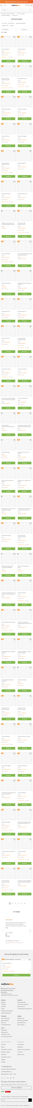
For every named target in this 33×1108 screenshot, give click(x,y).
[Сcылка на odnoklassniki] (5, 1078)
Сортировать (5, 29)
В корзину (8, 61)
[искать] (30, 10)
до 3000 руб (11, 23)
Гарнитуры (4, 1030)
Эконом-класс (5, 25)
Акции (2, 1047)
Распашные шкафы (22, 1020)
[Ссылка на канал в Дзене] (11, 1078)
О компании (20, 1044)
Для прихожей (21, 1022)
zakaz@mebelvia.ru (6, 1071)
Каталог (3, 1044)
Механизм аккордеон (7, 1011)
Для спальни (20, 1024)
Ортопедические (6, 1013)
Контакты (20, 1052)
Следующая (24, 903)
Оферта (3, 1059)
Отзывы (3, 1062)
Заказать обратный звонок (8, 1069)
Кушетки (3, 1006)
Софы (2, 1008)
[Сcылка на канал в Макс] (8, 1078)
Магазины (20, 1047)
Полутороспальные (22, 1004)
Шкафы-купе (20, 1018)
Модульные (4, 1032)
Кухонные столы (5, 1034)
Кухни (2, 1028)
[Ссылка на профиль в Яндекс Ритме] (14, 1078)
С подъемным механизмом (24, 1008)
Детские (3, 1022)
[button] (8, 46)
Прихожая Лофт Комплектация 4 (14, 942)
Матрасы (3, 1016)
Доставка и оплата (6, 1049)
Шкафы (19, 1016)
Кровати (19, 1000)
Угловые (3, 1004)
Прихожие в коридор (20, 23)
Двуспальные (21, 1006)
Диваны (3, 1000)
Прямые (3, 1002)
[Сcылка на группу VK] (2, 1078)
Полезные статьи (6, 1057)
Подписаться (30, 1100)
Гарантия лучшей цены (23, 1049)
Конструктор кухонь (6, 1036)
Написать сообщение (16, 1087)
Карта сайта (20, 1054)
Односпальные (21, 1002)
